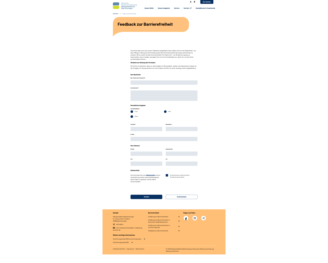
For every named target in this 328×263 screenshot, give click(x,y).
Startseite (115, 13)
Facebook (186, 217)
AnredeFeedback (135, 108)
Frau (136, 111)
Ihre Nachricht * (135, 88)
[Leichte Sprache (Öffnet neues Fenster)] (190, 2)
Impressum (130, 249)
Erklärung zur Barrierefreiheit (158, 217)
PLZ (132, 159)
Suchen (208, 2)
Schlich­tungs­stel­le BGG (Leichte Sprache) (127, 239)
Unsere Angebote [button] (164, 8)
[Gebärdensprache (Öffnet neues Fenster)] (194, 2)
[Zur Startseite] (124, 5)
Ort (166, 159)
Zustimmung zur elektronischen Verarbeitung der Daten (180, 176)
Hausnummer (169, 149)
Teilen (203, 218)
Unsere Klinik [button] (149, 8)
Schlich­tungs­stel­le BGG (121, 242)
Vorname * (133, 124)
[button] (206, 2)
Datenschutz (150, 175)
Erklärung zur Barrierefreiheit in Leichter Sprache (159, 226)
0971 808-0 (119, 224)
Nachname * (169, 124)
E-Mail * (133, 134)
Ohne (136, 116)
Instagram (195, 217)
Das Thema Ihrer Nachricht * (138, 78)
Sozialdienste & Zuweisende (205, 8)
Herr (169, 111)
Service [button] (176, 8)
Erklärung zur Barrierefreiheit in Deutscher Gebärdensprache (159, 221)
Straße (132, 149)
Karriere (187, 8)
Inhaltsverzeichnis (119, 249)
